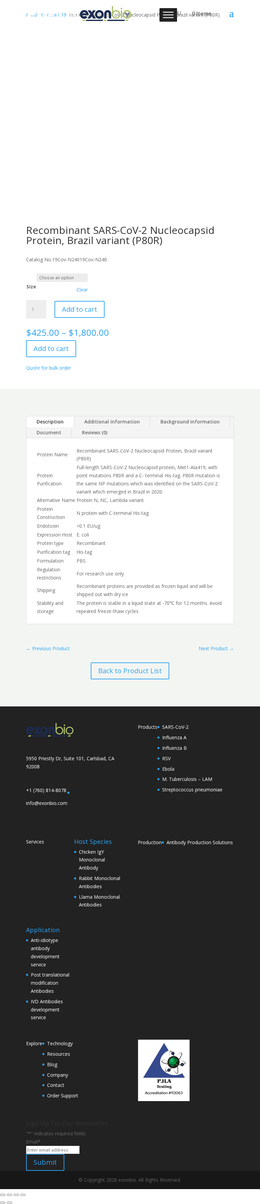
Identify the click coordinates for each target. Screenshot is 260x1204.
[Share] (16, 1195)
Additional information (112, 421)
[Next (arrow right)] (9, 1203)
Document (49, 432)
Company (57, 1075)
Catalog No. (39, 259)
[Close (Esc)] (23, 1195)
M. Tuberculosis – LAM (187, 779)
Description (50, 421)
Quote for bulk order (48, 368)
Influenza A (174, 737)
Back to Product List (130, 670)
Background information (190, 421)
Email (33, 1141)
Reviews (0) (94, 432)
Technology (60, 1043)
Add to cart (79, 309)
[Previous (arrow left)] (2, 1203)
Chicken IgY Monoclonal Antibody (92, 860)
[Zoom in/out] (2, 1195)
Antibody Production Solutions (200, 842)
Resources (58, 1054)
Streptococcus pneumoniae (192, 789)
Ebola (168, 769)
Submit (45, 1162)
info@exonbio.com (46, 803)
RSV (166, 758)
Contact (55, 1085)
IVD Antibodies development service (47, 1009)
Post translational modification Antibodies (50, 982)
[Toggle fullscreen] (9, 1195)
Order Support (62, 1095)
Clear (82, 290)
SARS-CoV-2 (175, 727)
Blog (52, 1064)
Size (31, 286)
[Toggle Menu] (168, 15)
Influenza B (174, 748)
